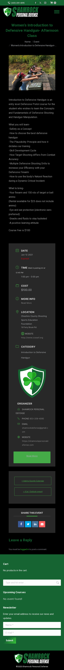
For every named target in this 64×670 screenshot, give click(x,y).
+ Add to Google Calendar (33, 481)
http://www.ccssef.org (32, 337)
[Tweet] (28, 524)
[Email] (42, 524)
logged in (24, 549)
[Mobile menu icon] (57, 11)
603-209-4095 (37, 418)
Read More (26, 303)
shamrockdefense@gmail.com (35, 430)
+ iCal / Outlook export (33, 491)
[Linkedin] (35, 524)
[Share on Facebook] (21, 524)
